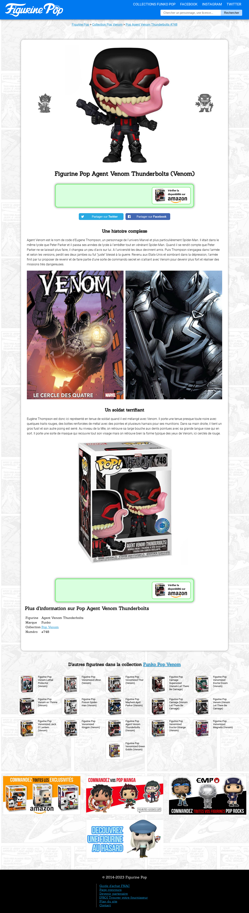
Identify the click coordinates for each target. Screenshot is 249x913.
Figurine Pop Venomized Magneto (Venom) (223, 724)
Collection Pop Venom (107, 24)
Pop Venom (50, 627)
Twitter (234, 4)
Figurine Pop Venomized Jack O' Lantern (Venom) (47, 726)
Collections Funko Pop (154, 4)
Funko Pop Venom (162, 664)
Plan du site (108, 901)
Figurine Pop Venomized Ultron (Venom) (91, 680)
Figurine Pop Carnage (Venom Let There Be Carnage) (178, 704)
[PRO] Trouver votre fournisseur (123, 897)
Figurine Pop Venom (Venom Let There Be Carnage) (221, 704)
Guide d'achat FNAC (114, 886)
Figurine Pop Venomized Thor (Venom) (134, 680)
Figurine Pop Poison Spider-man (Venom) (90, 702)
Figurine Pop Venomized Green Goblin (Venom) (135, 746)
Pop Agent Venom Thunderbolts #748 (151, 24)
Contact (105, 905)
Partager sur (105, 216)
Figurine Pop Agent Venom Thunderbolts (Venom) (132, 726)
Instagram (212, 4)
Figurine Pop (80, 24)
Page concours (110, 890)
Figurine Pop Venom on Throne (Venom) (47, 702)
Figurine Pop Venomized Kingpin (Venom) (91, 724)
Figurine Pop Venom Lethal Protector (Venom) (45, 681)
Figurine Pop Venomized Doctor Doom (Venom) (220, 681)
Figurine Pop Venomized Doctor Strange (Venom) (177, 726)
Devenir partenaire (113, 894)
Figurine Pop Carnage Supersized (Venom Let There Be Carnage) (179, 683)
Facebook (188, 4)
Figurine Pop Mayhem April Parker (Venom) (134, 702)
